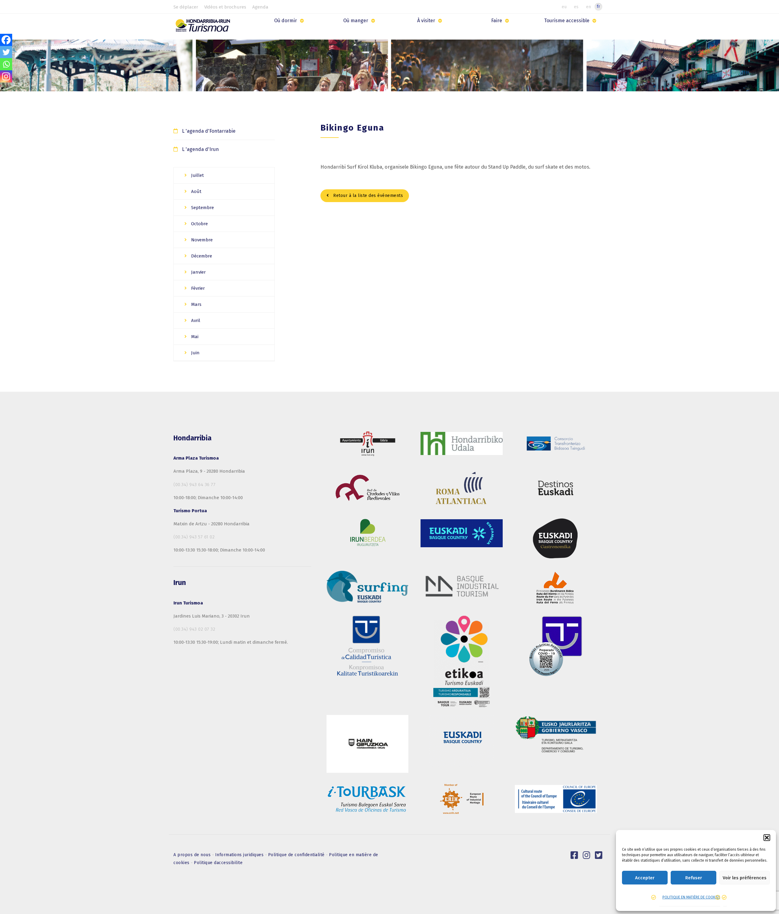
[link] (574, 855)
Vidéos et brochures (225, 7)
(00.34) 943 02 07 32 (194, 629)
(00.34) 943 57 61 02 (194, 537)
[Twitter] (6, 52)
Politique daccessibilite (218, 862)
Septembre (202, 207)
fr (598, 6)
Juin (195, 352)
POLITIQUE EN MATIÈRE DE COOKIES (691, 897)
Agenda (260, 7)
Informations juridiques (240, 854)
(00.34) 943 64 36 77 (194, 484)
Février (197, 288)
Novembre (201, 240)
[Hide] (2, 88)
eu (564, 6)
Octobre (199, 223)
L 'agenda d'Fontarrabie (209, 131)
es (576, 6)
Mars (195, 304)
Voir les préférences (745, 878)
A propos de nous (192, 854)
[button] (767, 838)
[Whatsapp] (6, 64)
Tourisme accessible (566, 20)
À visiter (426, 20)
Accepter (645, 878)
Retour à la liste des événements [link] (367, 195)
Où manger (355, 20)
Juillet (197, 175)
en (588, 6)
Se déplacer (185, 7)
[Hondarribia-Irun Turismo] (204, 27)
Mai (194, 336)
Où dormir (285, 20)
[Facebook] (6, 40)
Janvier (198, 272)
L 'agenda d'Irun (200, 149)
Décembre (201, 256)
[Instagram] (6, 76)
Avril (195, 320)
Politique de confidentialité (297, 854)
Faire (496, 20)
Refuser (693, 878)
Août (195, 191)
